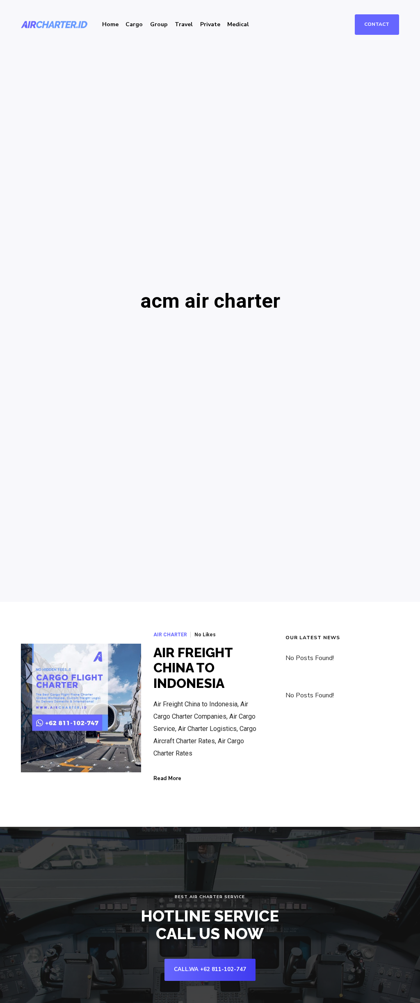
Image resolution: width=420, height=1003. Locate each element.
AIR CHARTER (170, 635)
